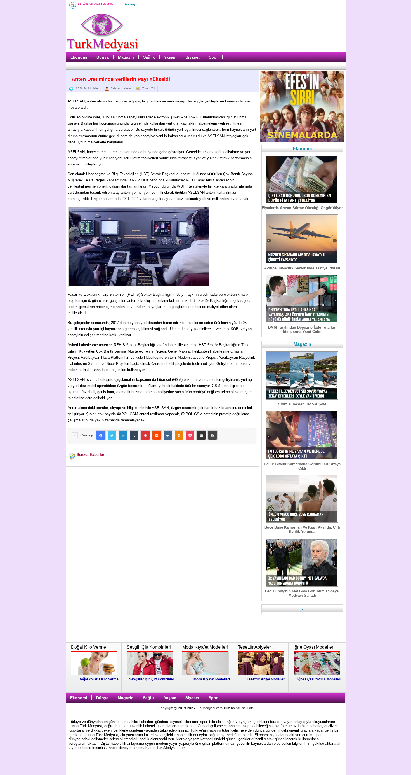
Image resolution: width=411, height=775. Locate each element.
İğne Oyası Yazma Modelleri (319, 679)
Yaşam (170, 57)
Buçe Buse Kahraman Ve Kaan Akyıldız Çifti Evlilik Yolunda (302, 529)
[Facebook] (100, 435)
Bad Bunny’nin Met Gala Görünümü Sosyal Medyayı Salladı (302, 593)
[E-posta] (201, 435)
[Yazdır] (212, 435)
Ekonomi (78, 57)
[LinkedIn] (123, 435)
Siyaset (193, 57)
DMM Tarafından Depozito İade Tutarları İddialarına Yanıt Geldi (302, 329)
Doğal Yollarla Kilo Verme (99, 679)
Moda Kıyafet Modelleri (211, 679)
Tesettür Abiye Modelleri (266, 679)
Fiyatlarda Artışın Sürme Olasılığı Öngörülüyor (302, 208)
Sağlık (149, 57)
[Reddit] (156, 435)
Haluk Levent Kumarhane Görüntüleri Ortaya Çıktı (302, 466)
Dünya (102, 57)
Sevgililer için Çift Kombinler (151, 679)
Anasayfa (131, 4)
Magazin (126, 57)
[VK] (167, 435)
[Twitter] (111, 435)
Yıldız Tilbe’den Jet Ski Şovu (302, 404)
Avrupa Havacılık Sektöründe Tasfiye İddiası (302, 268)
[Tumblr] (134, 435)
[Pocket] (190, 435)
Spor (213, 57)
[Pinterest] (145, 435)
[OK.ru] (178, 435)
